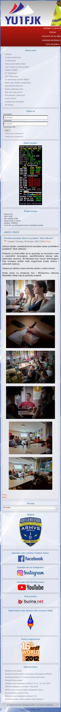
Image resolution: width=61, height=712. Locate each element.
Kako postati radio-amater (15, 64)
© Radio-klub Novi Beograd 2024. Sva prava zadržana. (30, 705)
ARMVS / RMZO (11, 70)
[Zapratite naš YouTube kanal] (30, 590)
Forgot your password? (14, 137)
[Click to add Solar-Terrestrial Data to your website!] (30, 205)
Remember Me (9, 127)
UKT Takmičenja (11, 76)
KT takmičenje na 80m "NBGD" (17, 80)
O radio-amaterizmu (13, 57)
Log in (7, 130)
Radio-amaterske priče (14, 89)
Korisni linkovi (10, 98)
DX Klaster (9, 105)
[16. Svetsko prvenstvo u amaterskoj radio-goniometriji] (30, 651)
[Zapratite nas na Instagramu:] (30, 573)
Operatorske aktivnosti (14, 86)
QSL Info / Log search (13, 92)
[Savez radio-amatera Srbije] (30, 631)
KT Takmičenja (11, 73)
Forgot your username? (14, 134)
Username (7, 114)
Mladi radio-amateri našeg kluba (18, 83)
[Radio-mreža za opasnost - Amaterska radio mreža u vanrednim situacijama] (30, 547)
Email (48, 241)
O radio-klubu (10, 61)
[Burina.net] (30, 604)
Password (7, 120)
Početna (8, 54)
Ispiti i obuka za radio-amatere (17, 67)
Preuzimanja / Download (15, 95)
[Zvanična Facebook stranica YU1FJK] (30, 558)
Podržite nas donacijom (14, 102)
